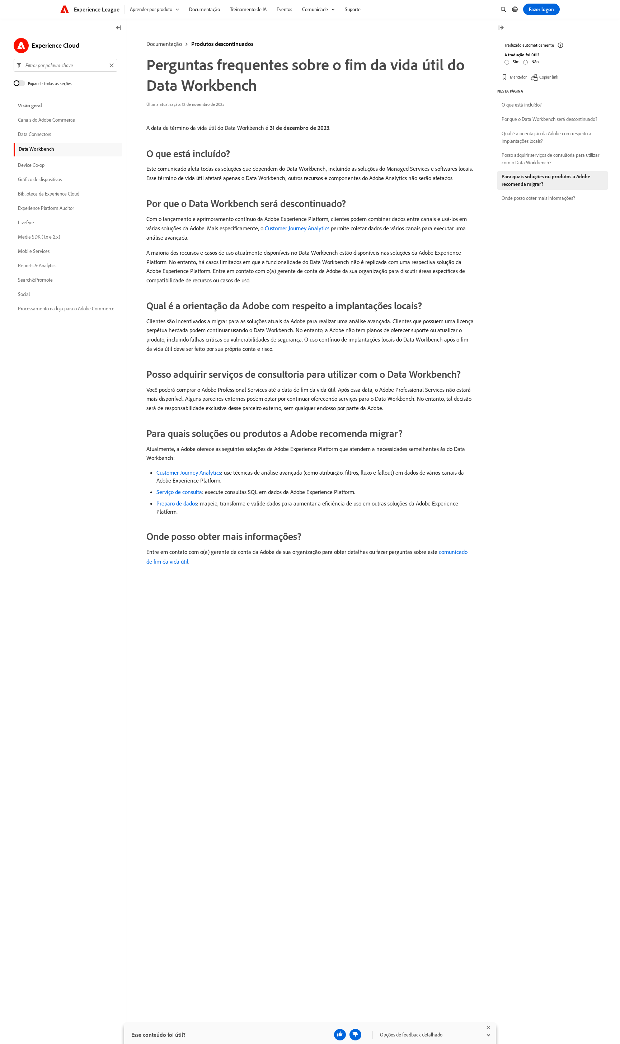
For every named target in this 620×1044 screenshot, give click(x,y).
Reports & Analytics (37, 265)
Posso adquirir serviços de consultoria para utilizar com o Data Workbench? (550, 159)
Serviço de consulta (179, 491)
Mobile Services (34, 251)
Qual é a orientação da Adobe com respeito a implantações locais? (546, 137)
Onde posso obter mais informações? (538, 198)
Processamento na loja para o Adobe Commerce (66, 308)
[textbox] (65, 65)
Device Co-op (31, 165)
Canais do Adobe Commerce (46, 120)
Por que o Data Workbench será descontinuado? (549, 119)
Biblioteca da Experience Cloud (48, 194)
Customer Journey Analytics (297, 228)
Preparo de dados (176, 503)
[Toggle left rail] (119, 28)
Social (24, 294)
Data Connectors (34, 134)
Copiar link (548, 77)
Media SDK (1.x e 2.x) (39, 237)
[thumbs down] (355, 1034)
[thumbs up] (340, 1034)
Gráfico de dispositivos (40, 179)
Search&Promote (35, 280)
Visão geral (30, 105)
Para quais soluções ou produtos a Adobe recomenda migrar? (546, 180)
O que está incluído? (522, 105)
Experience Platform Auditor (46, 208)
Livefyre (26, 222)
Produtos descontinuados (222, 43)
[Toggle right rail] (501, 28)
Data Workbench (36, 149)
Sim (516, 61)
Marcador (518, 77)
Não (535, 61)
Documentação (164, 43)
